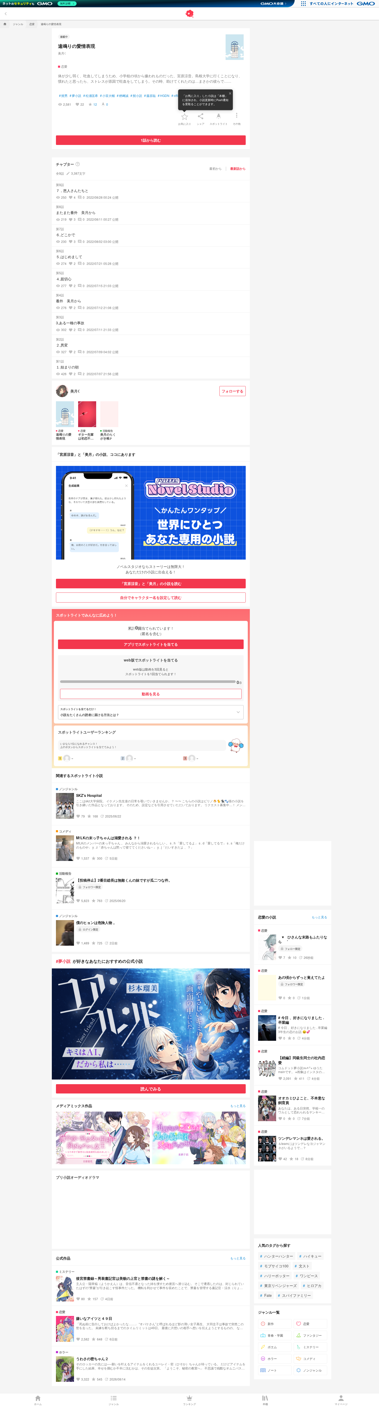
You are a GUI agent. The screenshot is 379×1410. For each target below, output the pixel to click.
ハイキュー (310, 1256)
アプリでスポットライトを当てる (151, 644)
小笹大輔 (107, 96)
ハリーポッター (275, 1275)
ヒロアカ (312, 1285)
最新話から (238, 168)
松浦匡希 (90, 96)
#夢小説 (63, 961)
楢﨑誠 (122, 96)
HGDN (163, 96)
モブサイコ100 (274, 1265)
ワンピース (307, 1275)
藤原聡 (150, 96)
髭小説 (136, 96)
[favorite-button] (184, 116)
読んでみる (151, 1089)
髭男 (63, 96)
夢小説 (75, 96)
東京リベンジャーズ (278, 1285)
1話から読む (151, 140)
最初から (215, 168)
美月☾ (62, 53)
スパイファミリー (294, 1295)
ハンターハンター (276, 1256)
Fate (266, 1295)
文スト (302, 1265)
